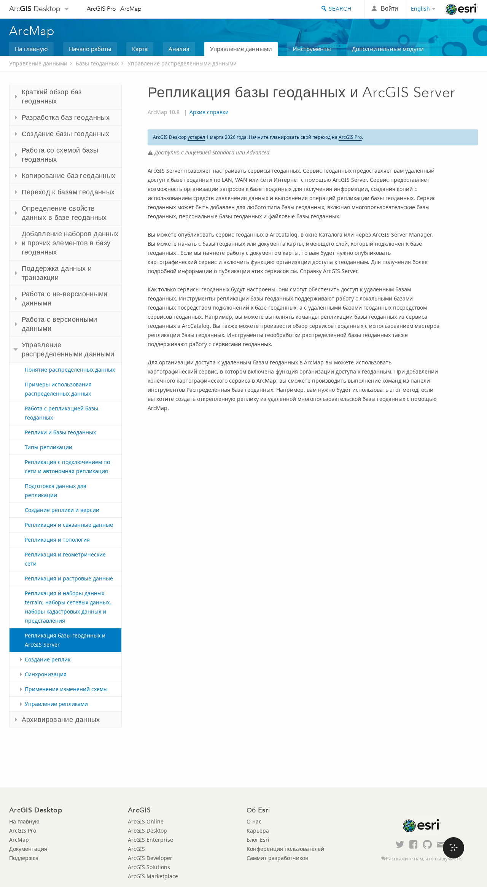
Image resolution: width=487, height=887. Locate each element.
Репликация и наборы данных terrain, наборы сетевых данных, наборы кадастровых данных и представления (68, 607)
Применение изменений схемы (66, 689)
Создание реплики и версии (62, 509)
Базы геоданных (97, 63)
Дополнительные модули (388, 48)
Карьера (258, 830)
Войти (389, 8)
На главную (31, 48)
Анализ (179, 48)
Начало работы (90, 48)
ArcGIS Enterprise (150, 839)
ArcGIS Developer (150, 858)
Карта (140, 48)
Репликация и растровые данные (69, 578)
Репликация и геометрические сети (65, 559)
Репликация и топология (57, 539)
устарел (196, 137)
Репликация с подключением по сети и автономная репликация (67, 466)
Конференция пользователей (285, 848)
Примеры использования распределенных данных (58, 389)
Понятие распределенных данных (70, 369)
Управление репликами (56, 703)
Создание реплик (47, 659)
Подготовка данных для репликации (55, 490)
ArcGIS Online (146, 821)
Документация (28, 848)
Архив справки (209, 112)
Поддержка (23, 858)
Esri (462, 9)
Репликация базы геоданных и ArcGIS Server (65, 640)
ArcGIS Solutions (149, 867)
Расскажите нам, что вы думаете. (424, 858)
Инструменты (312, 48)
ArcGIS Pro (101, 8)
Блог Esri (258, 839)
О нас (254, 821)
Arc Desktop (34, 8)
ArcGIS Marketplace (153, 876)
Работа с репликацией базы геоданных (61, 413)
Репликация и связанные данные (69, 524)
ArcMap (131, 8)
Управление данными (241, 48)
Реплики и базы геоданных (60, 432)
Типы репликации (48, 447)
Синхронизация (46, 674)
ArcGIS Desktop (147, 830)
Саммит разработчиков (277, 858)
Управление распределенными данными (182, 63)
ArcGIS (136, 848)
